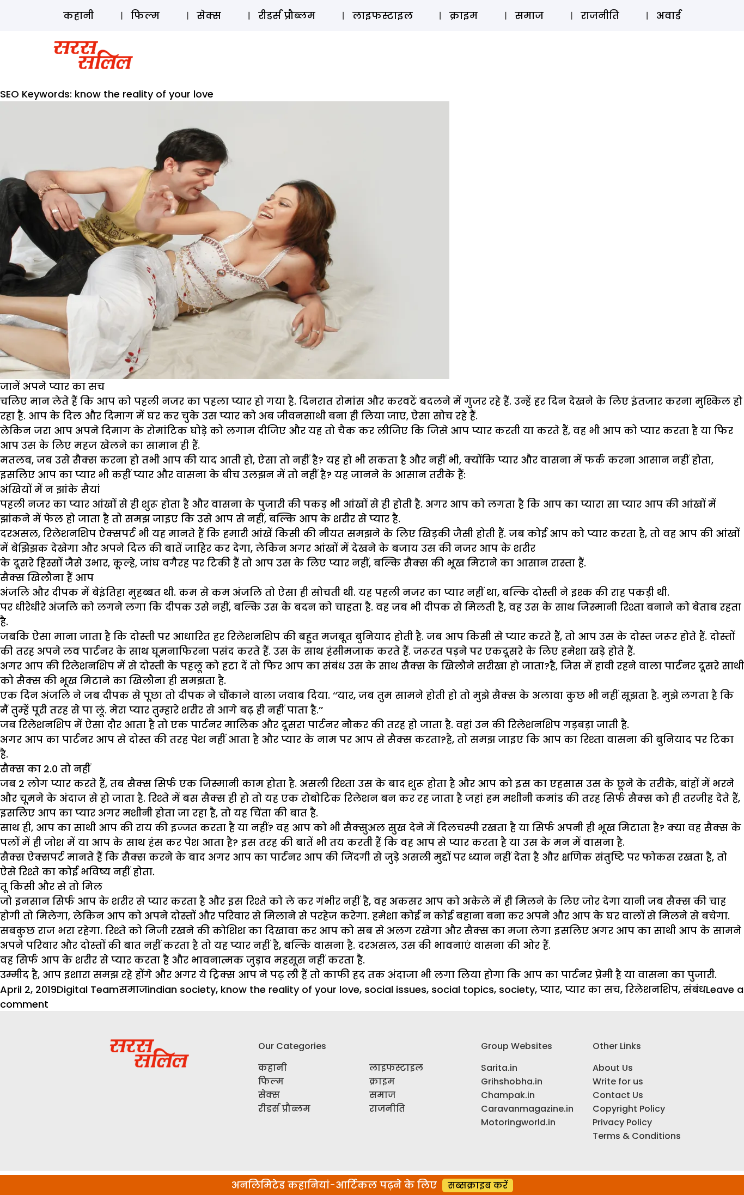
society (517, 989)
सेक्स (209, 15)
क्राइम (463, 15)
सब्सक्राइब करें (478, 1185)
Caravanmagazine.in (527, 1108)
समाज (529, 15)
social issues (395, 989)
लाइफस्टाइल (382, 15)
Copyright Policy (629, 1108)
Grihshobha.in (511, 1081)
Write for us (618, 1081)
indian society (182, 989)
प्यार (550, 989)
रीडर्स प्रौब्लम (286, 15)
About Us (613, 1068)
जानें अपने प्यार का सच (52, 386)
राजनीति (600, 15)
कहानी (78, 15)
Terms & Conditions (637, 1136)
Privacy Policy (622, 1122)
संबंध (694, 989)
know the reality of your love (290, 989)
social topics (462, 989)
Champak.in (508, 1095)
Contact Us (618, 1095)
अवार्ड (668, 15)
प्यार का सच (592, 989)
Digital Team (88, 989)
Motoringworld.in (518, 1122)
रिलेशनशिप (651, 989)
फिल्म (145, 15)
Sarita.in (499, 1068)
